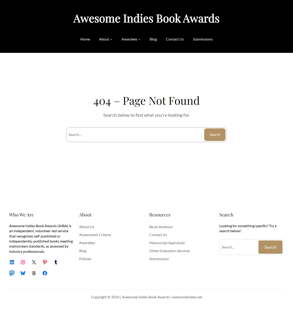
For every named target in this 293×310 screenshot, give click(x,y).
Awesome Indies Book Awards (146, 18)
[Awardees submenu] (139, 39)
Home (85, 39)
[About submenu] (111, 39)
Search (215, 134)
